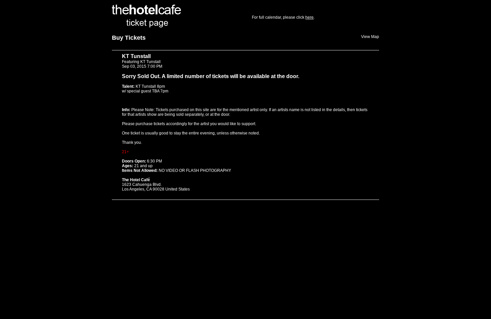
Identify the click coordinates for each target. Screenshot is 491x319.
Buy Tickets (129, 37)
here (309, 17)
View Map (370, 36)
